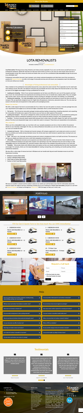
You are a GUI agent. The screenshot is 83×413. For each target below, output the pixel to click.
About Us (32, 391)
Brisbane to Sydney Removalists (16, 156)
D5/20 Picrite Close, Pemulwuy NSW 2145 (11, 393)
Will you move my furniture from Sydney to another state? (17, 304)
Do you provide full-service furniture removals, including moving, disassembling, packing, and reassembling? (18, 298)
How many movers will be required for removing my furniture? (57, 308)
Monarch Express (16, 79)
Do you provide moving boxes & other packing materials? (17, 313)
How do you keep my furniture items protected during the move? (19, 318)
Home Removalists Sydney (36, 396)
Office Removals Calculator (36, 401)
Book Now (10, 233)
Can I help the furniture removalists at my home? (15, 332)
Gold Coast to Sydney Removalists (16, 159)
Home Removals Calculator (36, 400)
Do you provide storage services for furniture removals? (56, 327)
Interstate (29, 10)
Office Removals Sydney (35, 397)
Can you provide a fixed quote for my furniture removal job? (57, 297)
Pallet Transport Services (35, 404)
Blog (32, 408)
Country (23, 10)
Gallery (49, 10)
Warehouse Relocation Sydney (36, 399)
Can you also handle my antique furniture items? (54, 332)
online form (34, 187)
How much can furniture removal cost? (13, 308)
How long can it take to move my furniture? (14, 327)
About (6, 10)
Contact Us (33, 409)
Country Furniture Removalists (36, 395)
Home (32, 389)
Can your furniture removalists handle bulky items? (55, 313)
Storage (61, 10)
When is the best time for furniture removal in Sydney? (56, 318)
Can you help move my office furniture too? (14, 323)
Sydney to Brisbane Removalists (16, 157)
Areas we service (34, 406)
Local (10, 10)
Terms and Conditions (35, 405)
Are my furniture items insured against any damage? (55, 304)
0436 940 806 (9, 389)
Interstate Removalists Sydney (36, 393)
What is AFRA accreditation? (49, 323)
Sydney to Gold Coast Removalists (16, 161)
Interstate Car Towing (35, 402)
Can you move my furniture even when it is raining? (15, 337)
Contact (66, 10)
